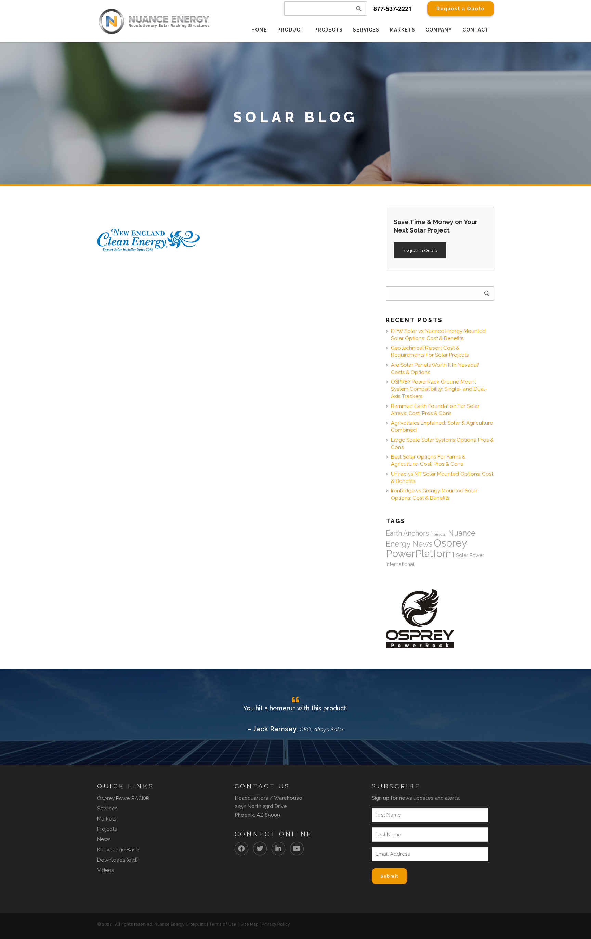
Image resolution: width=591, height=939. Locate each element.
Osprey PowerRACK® (123, 798)
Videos (105, 870)
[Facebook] (241, 848)
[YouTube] (297, 848)
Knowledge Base (118, 850)
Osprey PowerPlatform (426, 548)
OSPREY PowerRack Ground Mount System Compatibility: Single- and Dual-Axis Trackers (439, 389)
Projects (107, 829)
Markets (106, 819)
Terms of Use (222, 924)
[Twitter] (260, 848)
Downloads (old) (117, 860)
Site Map (249, 924)
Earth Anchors (407, 533)
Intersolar (438, 534)
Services (107, 808)
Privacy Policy (276, 924)
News (103, 839)
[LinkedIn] (278, 848)
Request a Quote (420, 250)
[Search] (359, 8)
